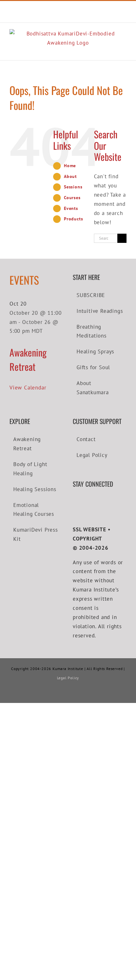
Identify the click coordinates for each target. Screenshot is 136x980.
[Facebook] (75, 502)
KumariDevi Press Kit (35, 534)
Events (71, 208)
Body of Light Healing (30, 469)
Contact (86, 439)
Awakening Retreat (27, 359)
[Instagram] (93, 502)
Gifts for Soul (93, 367)
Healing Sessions (34, 489)
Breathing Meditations (92, 331)
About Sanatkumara (93, 388)
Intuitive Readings (100, 310)
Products (73, 219)
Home (70, 165)
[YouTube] (84, 502)
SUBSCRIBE (91, 295)
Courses (72, 197)
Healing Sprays (95, 351)
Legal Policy (92, 455)
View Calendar (27, 387)
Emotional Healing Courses (33, 510)
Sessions (73, 187)
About (70, 176)
